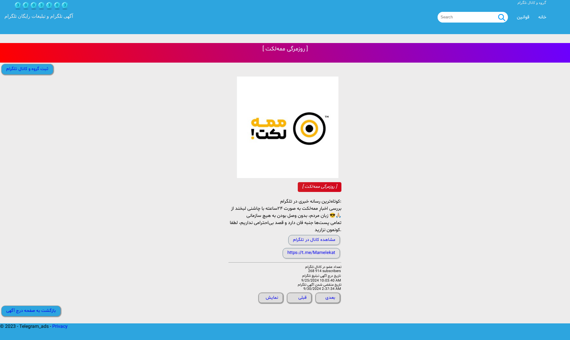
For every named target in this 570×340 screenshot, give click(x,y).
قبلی (302, 298)
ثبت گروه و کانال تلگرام (27, 69)
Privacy (60, 326)
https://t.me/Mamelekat (311, 253)
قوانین (523, 17)
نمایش (272, 298)
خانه (542, 17)
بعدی (330, 298)
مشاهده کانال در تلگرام (314, 240)
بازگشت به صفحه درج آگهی (31, 311)
